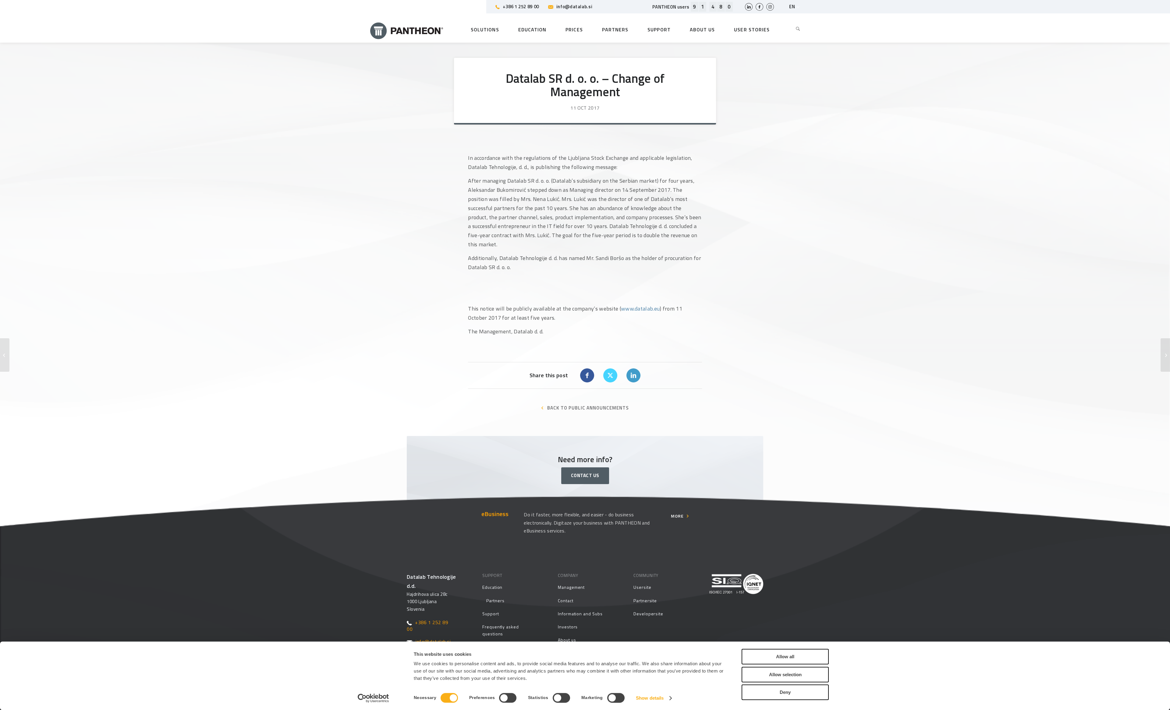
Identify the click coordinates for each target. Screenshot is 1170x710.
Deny (785, 692)
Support (490, 613)
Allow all (785, 656)
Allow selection (785, 674)
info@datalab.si (574, 6)
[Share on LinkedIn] (633, 375)
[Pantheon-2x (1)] (406, 29)
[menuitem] (793, 29)
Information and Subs (580, 613)
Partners (495, 600)
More (677, 516)
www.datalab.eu (640, 308)
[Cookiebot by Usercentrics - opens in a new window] (373, 698)
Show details (650, 698)
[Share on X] (610, 375)
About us (567, 640)
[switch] (507, 698)
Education (492, 587)
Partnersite (645, 600)
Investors (568, 627)
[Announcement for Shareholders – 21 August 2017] (4, 355)
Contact (565, 600)
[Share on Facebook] (587, 375)
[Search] (793, 29)
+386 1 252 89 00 (521, 6)
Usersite (642, 587)
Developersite (648, 613)
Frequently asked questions (500, 630)
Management (571, 587)
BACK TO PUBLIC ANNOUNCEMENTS (588, 407)
